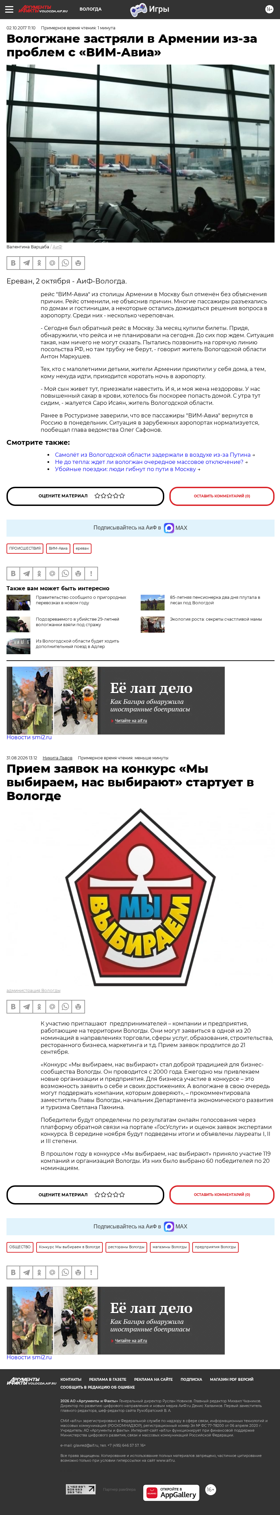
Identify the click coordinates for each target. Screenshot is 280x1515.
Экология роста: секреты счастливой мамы (216, 619)
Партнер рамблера (119, 1489)
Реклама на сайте (153, 1379)
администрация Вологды (33, 990)
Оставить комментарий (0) (222, 496)
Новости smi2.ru (29, 737)
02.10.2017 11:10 (21, 27)
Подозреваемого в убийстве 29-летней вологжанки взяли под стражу (77, 622)
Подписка (191, 1379)
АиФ (57, 246)
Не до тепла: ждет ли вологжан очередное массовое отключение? (149, 462)
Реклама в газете (107, 1379)
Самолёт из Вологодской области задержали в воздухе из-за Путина (153, 455)
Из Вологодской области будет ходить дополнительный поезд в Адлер (77, 643)
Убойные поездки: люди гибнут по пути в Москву (125, 469)
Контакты (70, 1379)
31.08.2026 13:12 (21, 757)
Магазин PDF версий (231, 1379)
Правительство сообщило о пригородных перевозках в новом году (81, 600)
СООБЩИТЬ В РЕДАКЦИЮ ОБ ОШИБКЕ (97, 1387)
